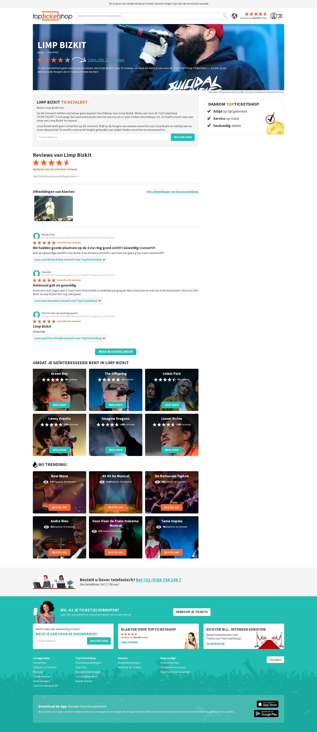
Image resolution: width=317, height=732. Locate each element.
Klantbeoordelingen (88, 663)
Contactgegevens (86, 677)
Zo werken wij (215, 643)
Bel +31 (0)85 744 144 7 (158, 580)
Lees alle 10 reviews (106, 59)
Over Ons (81, 667)
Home (40, 52)
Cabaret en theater (45, 667)
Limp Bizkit (53, 52)
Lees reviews (129, 642)
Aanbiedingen (41, 681)
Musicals (38, 672)
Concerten (39, 663)
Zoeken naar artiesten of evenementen (99, 16)
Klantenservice (169, 663)
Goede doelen (83, 681)
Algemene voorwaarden (175, 672)
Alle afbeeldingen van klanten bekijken (172, 192)
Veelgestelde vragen (88, 672)
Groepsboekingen (129, 663)
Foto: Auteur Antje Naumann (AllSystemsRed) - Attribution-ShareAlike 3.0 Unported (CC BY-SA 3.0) (246, 92)
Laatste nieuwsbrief (45, 686)
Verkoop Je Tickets (129, 667)
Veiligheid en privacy (173, 667)
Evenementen (41, 677)
